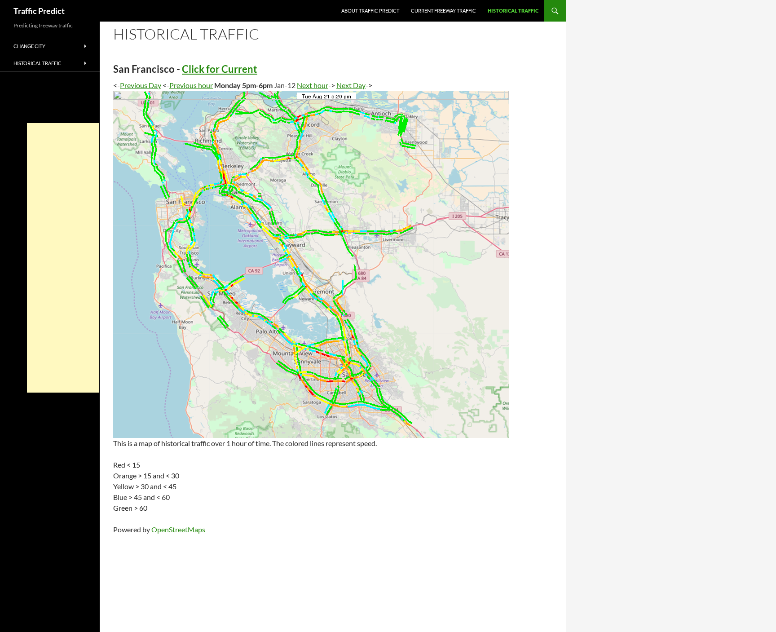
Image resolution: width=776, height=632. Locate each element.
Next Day (351, 85)
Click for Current (219, 69)
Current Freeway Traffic (443, 10)
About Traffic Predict (370, 10)
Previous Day (140, 85)
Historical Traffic (513, 10)
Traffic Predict (39, 11)
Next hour (312, 85)
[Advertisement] (63, 258)
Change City (29, 46)
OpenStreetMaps (178, 529)
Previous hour (191, 85)
